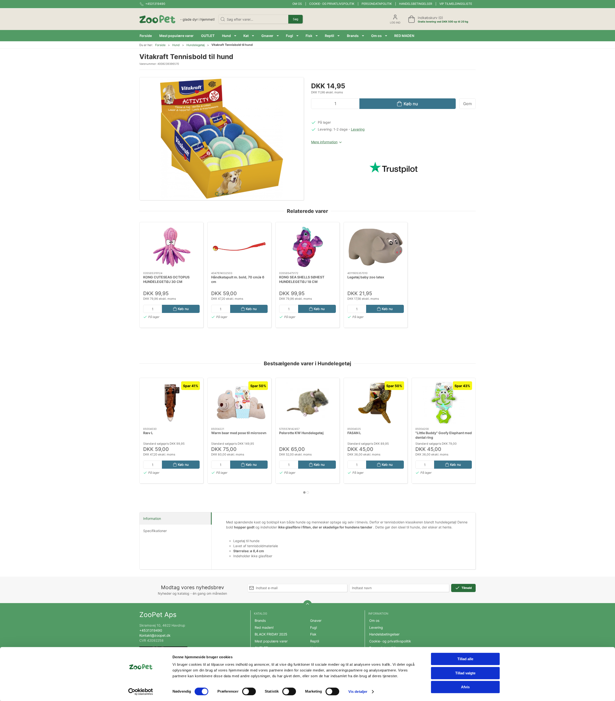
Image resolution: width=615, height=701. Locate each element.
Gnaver (315, 620)
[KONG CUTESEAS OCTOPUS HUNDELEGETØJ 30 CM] (171, 247)
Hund (176, 45)
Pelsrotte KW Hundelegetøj (301, 433)
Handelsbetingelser (415, 4)
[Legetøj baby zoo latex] (375, 247)
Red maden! (264, 627)
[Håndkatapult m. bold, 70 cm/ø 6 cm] (239, 247)
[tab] (304, 492)
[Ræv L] (171, 403)
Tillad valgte (465, 673)
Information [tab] (152, 518)
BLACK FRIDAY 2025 (271, 634)
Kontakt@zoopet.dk (155, 635)
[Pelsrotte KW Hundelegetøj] (307, 403)
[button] (229, 35)
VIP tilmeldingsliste (455, 4)
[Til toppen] (307, 604)
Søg (295, 19)
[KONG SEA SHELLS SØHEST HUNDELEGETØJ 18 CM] (307, 247)
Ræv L (148, 433)
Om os (297, 4)
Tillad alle (465, 659)
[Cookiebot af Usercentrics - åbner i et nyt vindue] (141, 691)
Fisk (313, 634)
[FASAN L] (375, 403)
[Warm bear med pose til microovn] (239, 403)
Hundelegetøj (195, 45)
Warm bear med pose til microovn (238, 433)
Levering (358, 129)
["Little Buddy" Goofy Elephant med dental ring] (443, 403)
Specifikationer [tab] (155, 531)
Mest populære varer (271, 641)
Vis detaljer (357, 691)
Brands (260, 620)
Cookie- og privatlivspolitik (331, 4)
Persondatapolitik (377, 4)
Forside (160, 45)
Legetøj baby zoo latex (365, 277)
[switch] (249, 691)
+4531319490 (150, 630)
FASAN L (354, 433)
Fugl (313, 627)
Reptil (314, 641)
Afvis (465, 687)
